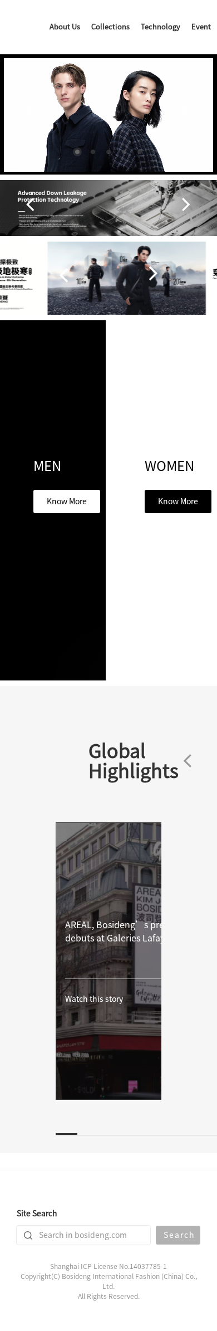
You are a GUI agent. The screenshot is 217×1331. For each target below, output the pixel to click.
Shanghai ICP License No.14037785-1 (108, 1266)
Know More (67, 501)
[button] (77, 151)
